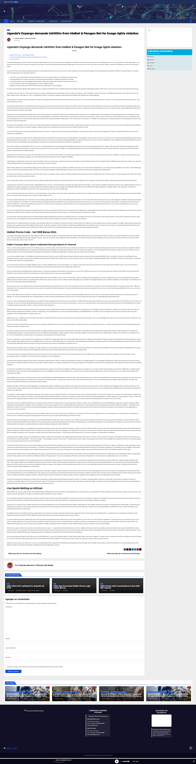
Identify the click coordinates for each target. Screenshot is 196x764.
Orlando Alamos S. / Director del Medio (25, 38)
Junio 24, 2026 (106, 698)
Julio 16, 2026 (11, 698)
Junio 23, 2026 (153, 698)
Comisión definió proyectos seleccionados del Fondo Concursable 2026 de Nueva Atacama (74, 695)
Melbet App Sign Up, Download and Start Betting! (123, 553)
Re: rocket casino (14, 59)
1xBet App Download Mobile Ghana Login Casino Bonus (72, 587)
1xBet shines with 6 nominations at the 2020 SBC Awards (120, 587)
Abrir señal (135, 761)
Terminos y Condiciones (36, 21)
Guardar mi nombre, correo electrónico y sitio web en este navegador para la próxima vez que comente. (35, 666)
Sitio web (7, 657)
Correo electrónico (10, 648)
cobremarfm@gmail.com (93, 734)
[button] (188, 21)
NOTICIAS (20, 21)
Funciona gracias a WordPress (91, 755)
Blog (8, 583)
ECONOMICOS (53, 21)
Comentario (8, 607)
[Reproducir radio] (117, 761)
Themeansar (109, 755)
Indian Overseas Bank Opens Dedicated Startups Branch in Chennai (28, 57)
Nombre (7, 638)
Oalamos (65, 590)
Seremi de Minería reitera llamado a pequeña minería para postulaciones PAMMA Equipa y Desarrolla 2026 (121, 696)
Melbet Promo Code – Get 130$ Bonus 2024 (22, 55)
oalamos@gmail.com (92, 725)
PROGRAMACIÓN (66, 21)
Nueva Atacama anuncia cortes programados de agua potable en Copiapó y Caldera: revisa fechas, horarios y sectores (27, 696)
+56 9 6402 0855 (100, 732)
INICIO (12, 21)
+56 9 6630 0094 (100, 723)
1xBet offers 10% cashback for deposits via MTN (25, 587)
